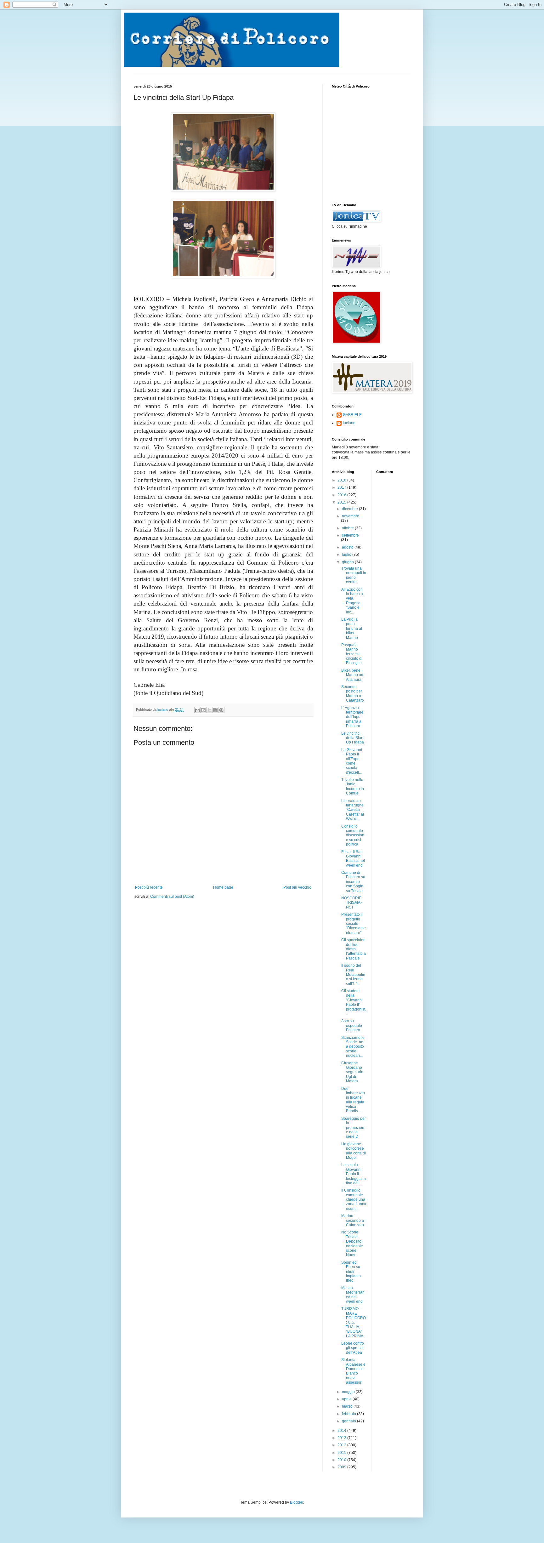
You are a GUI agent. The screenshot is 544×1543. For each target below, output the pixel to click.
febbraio (349, 1414)
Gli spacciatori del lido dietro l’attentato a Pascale (353, 949)
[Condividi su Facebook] (215, 710)
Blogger (296, 1502)
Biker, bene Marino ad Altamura (352, 675)
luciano (349, 423)
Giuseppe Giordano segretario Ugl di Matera (352, 1072)
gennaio (349, 1421)
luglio (347, 554)
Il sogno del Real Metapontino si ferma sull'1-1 (353, 974)
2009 (342, 1467)
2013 (342, 1438)
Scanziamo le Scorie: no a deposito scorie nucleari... (353, 1046)
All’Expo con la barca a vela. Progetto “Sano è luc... (352, 600)
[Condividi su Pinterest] (221, 710)
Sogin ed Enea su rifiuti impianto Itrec (351, 1271)
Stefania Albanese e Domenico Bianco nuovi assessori (353, 1371)
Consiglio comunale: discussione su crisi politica (352, 835)
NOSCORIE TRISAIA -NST (351, 902)
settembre (350, 535)
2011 (342, 1452)
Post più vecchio (297, 887)
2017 (342, 487)
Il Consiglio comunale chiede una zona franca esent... (353, 1199)
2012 (342, 1445)
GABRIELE (352, 415)
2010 (342, 1460)
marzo (348, 1406)
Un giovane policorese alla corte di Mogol (353, 1151)
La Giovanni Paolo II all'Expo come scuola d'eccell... (351, 761)
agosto (348, 547)
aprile (347, 1399)
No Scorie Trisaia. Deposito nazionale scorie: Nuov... (352, 1243)
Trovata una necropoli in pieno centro (353, 575)
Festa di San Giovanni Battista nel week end (353, 859)
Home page (223, 887)
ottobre (348, 528)
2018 (342, 480)
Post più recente (149, 887)
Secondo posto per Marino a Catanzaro (352, 694)
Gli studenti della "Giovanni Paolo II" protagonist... (353, 1002)
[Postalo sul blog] (203, 710)
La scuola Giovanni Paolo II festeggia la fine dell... (353, 1174)
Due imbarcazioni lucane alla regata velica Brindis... (353, 1099)
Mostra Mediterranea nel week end (353, 1295)
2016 (342, 495)
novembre (350, 516)
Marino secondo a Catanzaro (352, 1220)
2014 (342, 1430)
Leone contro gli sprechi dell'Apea (352, 1348)
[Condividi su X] (209, 710)
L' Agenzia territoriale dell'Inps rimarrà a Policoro (352, 717)
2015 (342, 502)
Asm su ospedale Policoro (351, 1025)
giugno (348, 562)
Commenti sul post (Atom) (172, 896)
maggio (349, 1392)
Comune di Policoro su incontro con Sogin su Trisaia (353, 881)
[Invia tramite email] (197, 710)
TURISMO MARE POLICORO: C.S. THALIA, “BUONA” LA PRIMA (353, 1322)
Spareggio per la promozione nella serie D (353, 1127)
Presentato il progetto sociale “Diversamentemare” (353, 923)
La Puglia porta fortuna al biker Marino (351, 628)
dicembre (350, 509)
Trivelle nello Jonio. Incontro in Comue (352, 786)
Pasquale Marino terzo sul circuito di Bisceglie (351, 654)
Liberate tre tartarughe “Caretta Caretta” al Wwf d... (352, 810)
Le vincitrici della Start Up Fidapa (352, 738)
